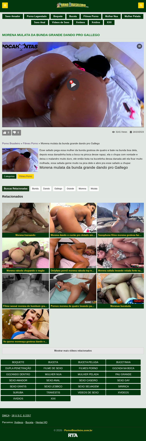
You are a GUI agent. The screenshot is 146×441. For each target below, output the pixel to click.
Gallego (58, 188)
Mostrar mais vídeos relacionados (73, 350)
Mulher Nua (111, 16)
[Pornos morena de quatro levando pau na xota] (73, 289)
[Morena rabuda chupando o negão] (25, 253)
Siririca (123, 386)
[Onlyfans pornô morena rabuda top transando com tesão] (73, 253)
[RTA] (73, 436)
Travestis (53, 392)
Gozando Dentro (18, 374)
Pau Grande (123, 374)
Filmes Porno (91, 16)
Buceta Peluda (88, 362)
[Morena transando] (25, 218)
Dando (46, 188)
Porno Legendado (37, 16)
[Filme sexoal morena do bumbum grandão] (25, 289)
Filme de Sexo (53, 368)
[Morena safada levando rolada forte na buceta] (120, 253)
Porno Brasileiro (11, 143)
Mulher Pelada (132, 16)
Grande (70, 188)
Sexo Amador (12, 16)
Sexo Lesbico (53, 386)
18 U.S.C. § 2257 (21, 415)
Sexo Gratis (18, 386)
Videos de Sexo (60, 22)
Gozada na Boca (123, 368)
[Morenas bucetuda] (120, 289)
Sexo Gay (123, 380)
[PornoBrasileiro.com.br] (73, 7)
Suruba (18, 392)
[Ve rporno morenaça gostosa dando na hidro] (25, 324)
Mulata (94, 188)
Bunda (35, 188)
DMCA (5, 415)
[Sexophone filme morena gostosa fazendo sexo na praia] (120, 218)
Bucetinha (123, 362)
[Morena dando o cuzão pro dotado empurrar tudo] (73, 218)
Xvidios (96, 22)
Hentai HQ (41, 422)
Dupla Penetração (18, 368)
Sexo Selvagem (88, 386)
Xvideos (80, 22)
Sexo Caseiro (88, 380)
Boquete (57, 16)
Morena (82, 188)
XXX (109, 22)
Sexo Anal (39, 22)
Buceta (73, 16)
